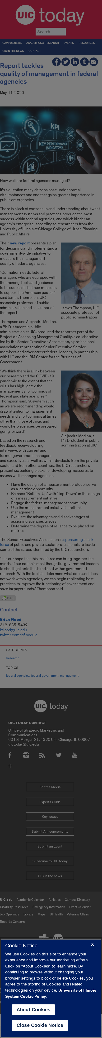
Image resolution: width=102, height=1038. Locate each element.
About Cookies (34, 1009)
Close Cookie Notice (40, 1025)
